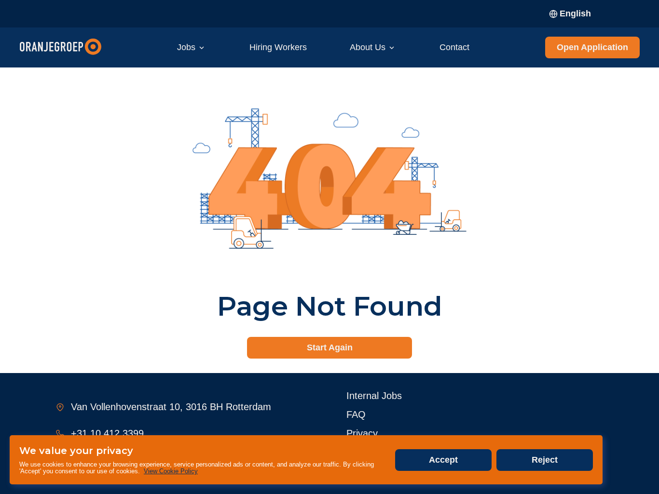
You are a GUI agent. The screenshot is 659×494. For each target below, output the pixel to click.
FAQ (356, 414)
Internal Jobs (374, 395)
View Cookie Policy (171, 471)
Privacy (362, 433)
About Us (367, 47)
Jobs (186, 47)
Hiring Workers (278, 47)
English (575, 13)
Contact (454, 47)
